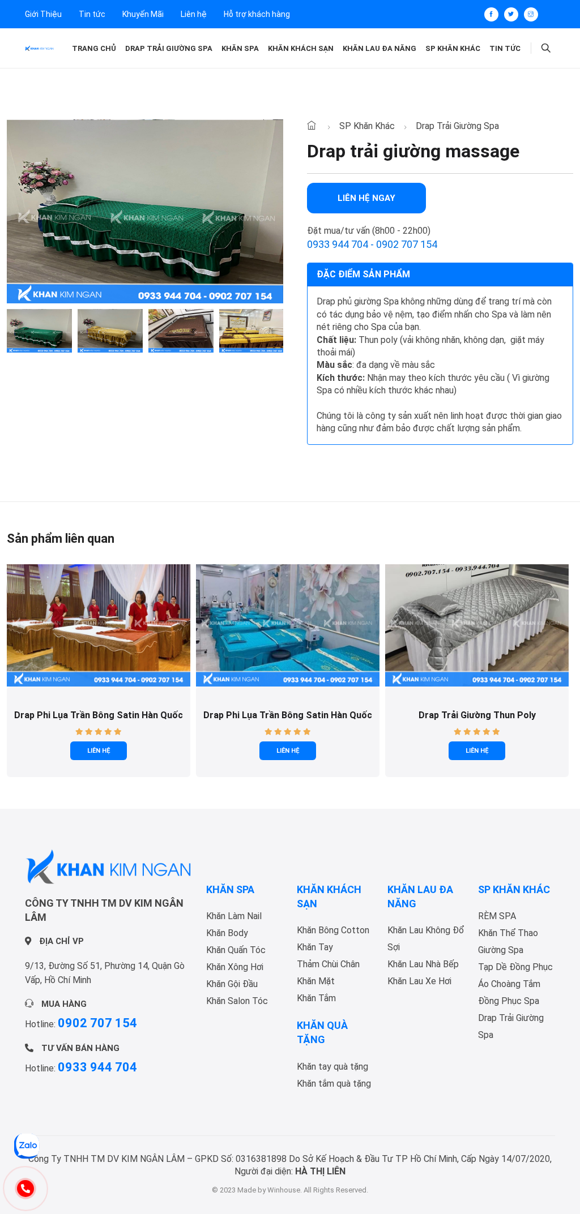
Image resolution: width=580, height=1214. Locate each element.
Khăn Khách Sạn (301, 48)
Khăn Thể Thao (508, 933)
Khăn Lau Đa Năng (379, 48)
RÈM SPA (497, 916)
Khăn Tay (315, 947)
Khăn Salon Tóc (237, 1001)
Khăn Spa (240, 48)
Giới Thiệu (43, 14)
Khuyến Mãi (143, 14)
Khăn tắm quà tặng (334, 1083)
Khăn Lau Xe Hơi (419, 981)
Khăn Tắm (316, 998)
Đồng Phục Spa (508, 1001)
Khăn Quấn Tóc (236, 950)
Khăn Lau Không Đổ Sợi (425, 939)
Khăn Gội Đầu (232, 984)
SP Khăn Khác (452, 48)
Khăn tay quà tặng (332, 1066)
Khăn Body (227, 933)
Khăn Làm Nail (234, 916)
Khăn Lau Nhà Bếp (423, 964)
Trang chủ (94, 48)
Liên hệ (194, 14)
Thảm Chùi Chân (328, 964)
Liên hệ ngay (366, 198)
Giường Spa (500, 950)
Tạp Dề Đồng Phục (515, 967)
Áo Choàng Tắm (509, 984)
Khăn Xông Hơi (234, 967)
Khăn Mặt (316, 981)
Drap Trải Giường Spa (168, 48)
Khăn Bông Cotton (333, 930)
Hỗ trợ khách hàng (257, 14)
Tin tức (92, 14)
